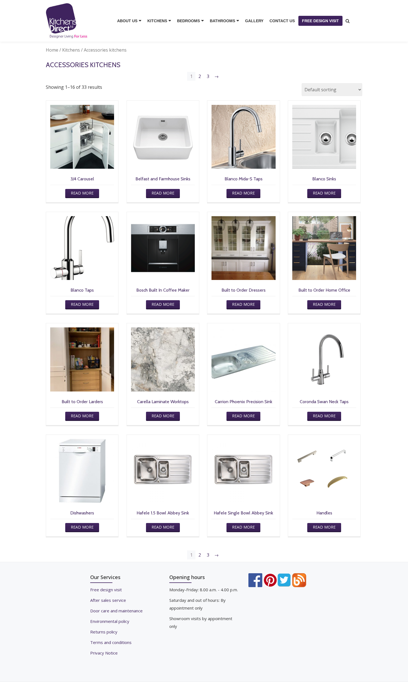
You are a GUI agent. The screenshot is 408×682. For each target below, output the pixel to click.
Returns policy (103, 632)
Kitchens (71, 50)
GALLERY (254, 21)
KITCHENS (157, 21)
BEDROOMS (188, 21)
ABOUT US (127, 21)
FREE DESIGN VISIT (320, 21)
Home (52, 50)
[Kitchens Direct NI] (67, 21)
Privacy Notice (104, 653)
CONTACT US (282, 21)
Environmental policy (109, 621)
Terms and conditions (111, 642)
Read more (82, 193)
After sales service (108, 600)
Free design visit (106, 589)
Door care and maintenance (116, 610)
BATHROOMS (222, 21)
